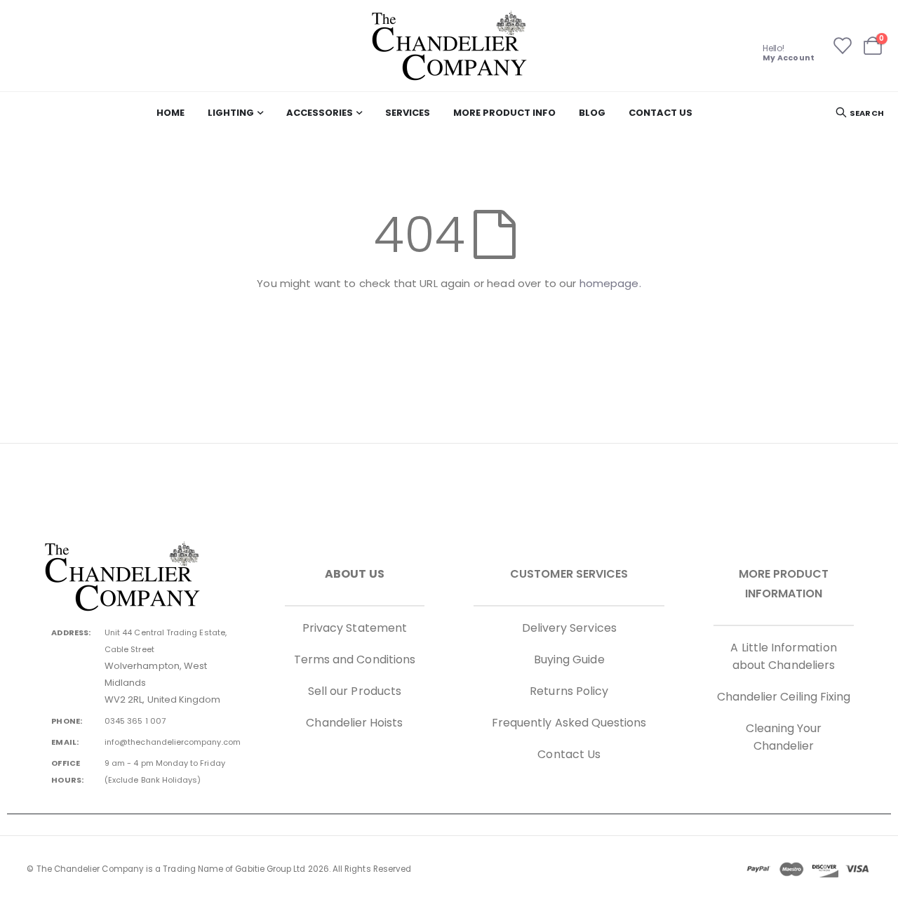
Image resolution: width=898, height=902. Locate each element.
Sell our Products (354, 691)
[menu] (424, 113)
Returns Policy (569, 691)
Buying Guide (569, 659)
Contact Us (569, 754)
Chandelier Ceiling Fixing (784, 697)
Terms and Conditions (354, 659)
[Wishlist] (841, 45)
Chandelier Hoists (354, 723)
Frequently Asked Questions (569, 723)
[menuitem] (170, 113)
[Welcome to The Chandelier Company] (449, 46)
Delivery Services (569, 628)
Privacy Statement (354, 628)
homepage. (610, 283)
